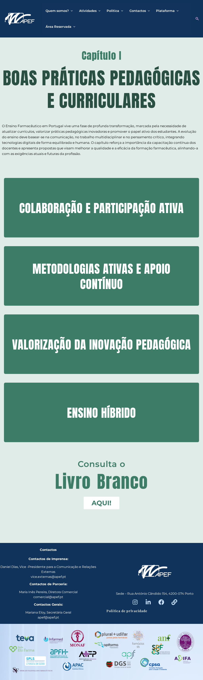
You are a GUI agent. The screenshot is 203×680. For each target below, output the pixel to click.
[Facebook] (161, 602)
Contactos (137, 11)
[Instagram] (135, 602)
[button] (197, 18)
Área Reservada (58, 27)
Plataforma (165, 11)
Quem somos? (57, 11)
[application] (71, 11)
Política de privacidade (126, 611)
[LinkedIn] (148, 602)
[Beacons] (174, 602)
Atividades (88, 11)
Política (113, 11)
